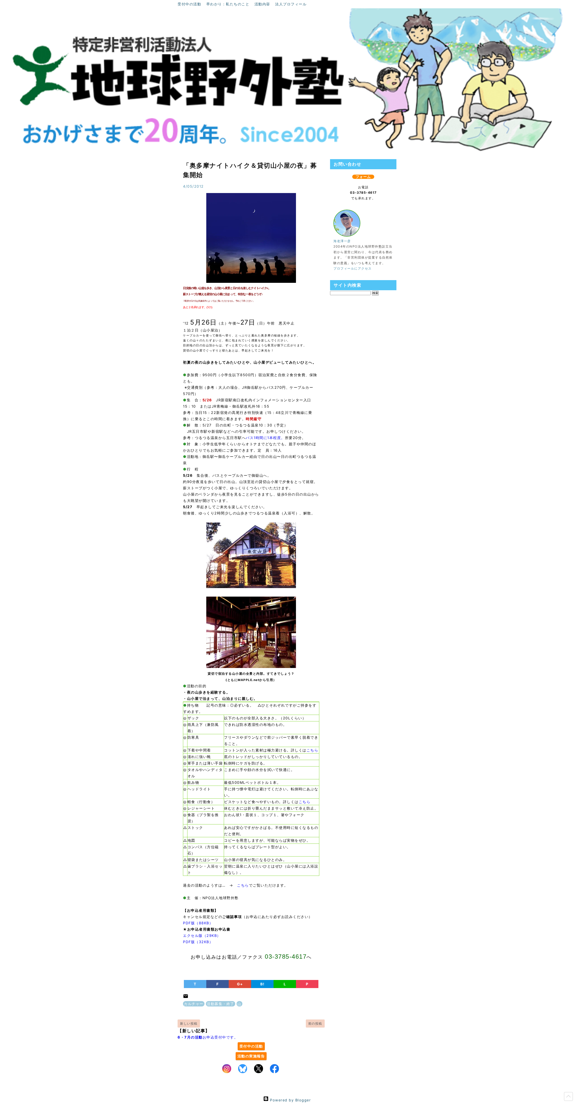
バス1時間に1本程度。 (265, 437)
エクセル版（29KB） (202, 935)
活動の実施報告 (251, 1056)
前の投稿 (315, 1023)
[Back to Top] (568, 1097)
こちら (312, 750)
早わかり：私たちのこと (228, 4)
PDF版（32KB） (198, 942)
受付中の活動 (190, 4)
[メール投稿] (185, 997)
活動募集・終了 (220, 1004)
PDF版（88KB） (198, 923)
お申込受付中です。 (208, 1037)
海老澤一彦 (342, 241)
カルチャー (194, 1004)
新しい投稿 (189, 1023)
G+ (240, 984)
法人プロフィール (291, 4)
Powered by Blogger (290, 1100)
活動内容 (263, 4)
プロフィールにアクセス (352, 268)
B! (262, 984)
